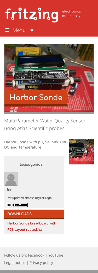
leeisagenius (31, 165)
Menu (19, 30)
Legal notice (14, 262)
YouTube (55, 255)
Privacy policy (41, 262)
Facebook (36, 255)
